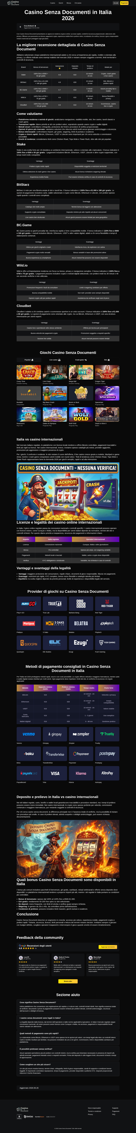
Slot (105, 360)
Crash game (79, 360)
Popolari (28, 360)
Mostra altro (68, 981)
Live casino (53, 360)
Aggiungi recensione (108, 947)
